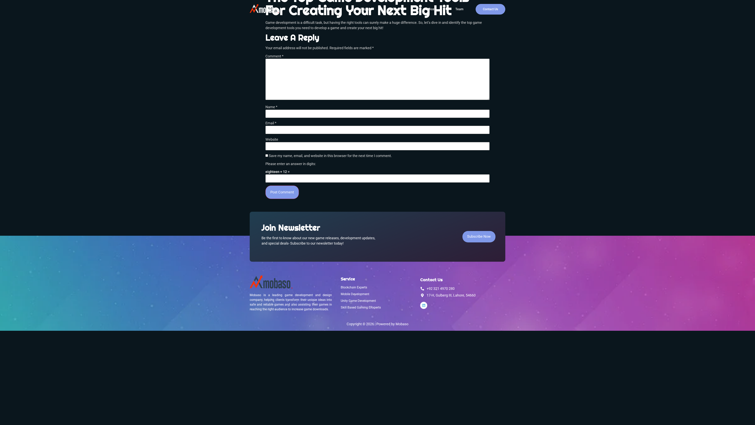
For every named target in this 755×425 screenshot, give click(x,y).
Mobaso (402, 324)
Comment (274, 56)
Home (331, 9)
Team (459, 9)
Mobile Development (355, 294)
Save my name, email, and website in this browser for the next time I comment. (330, 156)
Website (271, 139)
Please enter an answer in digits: (290, 164)
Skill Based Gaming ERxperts (361, 307)
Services (430, 9)
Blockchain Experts (354, 287)
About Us (397, 9)
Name (271, 107)
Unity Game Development (358, 301)
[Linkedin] (423, 305)
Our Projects (363, 9)
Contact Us (490, 9)
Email (270, 123)
